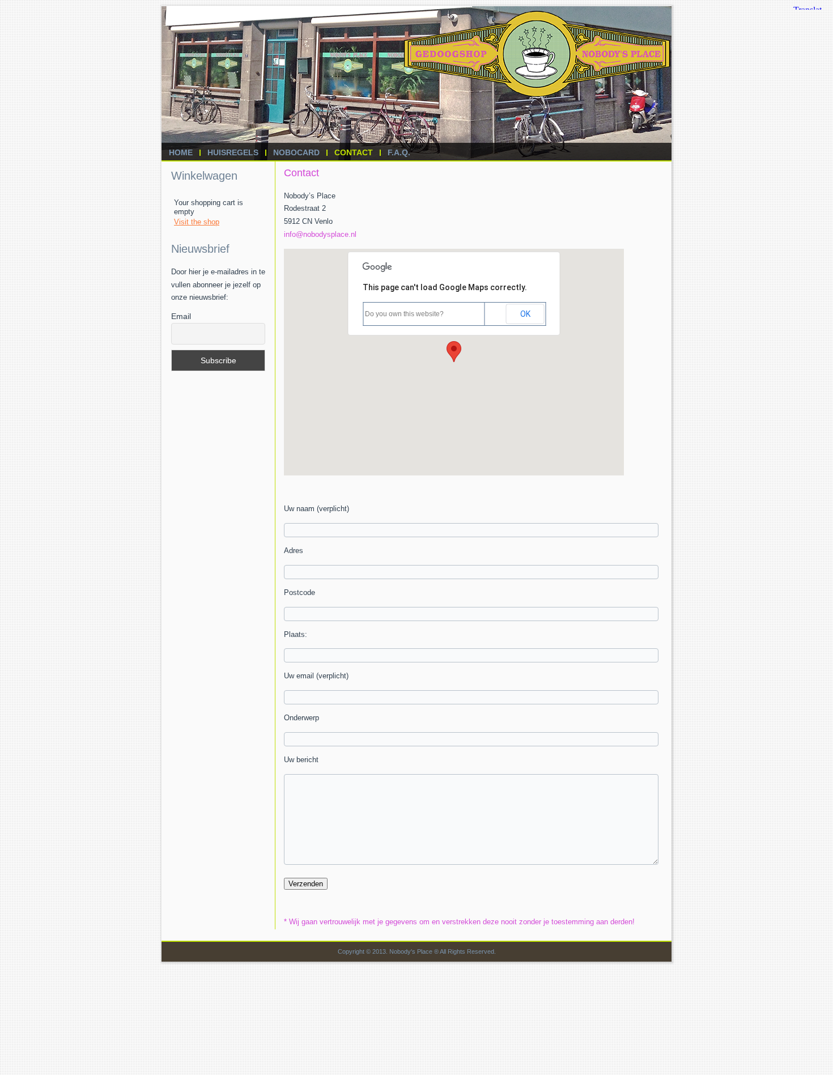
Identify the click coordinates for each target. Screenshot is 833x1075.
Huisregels (232, 152)
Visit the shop (196, 222)
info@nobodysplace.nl (320, 234)
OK (525, 313)
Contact (353, 152)
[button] (454, 351)
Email (181, 316)
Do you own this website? (404, 314)
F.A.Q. (399, 152)
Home (181, 152)
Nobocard (296, 152)
